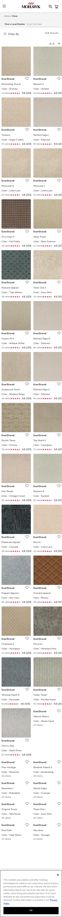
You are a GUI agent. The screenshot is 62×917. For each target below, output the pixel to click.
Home (7, 16)
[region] (31, 893)
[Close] (58, 875)
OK (31, 910)
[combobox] (55, 42)
